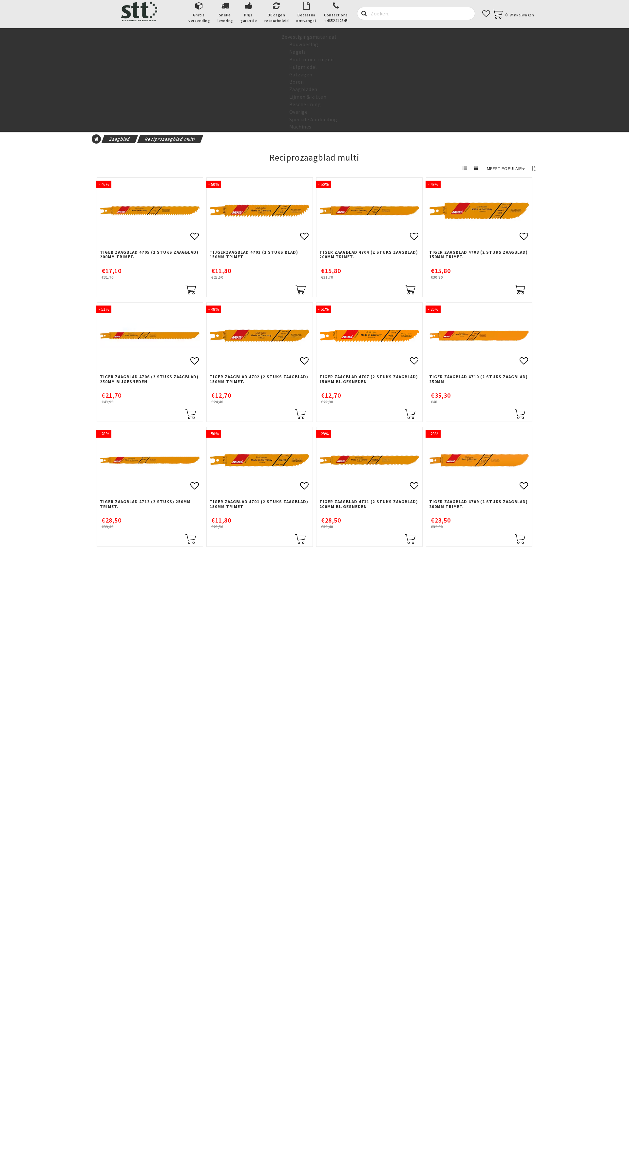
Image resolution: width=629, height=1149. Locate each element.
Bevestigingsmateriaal (308, 36)
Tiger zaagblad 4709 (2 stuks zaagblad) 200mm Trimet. (478, 504)
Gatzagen (301, 74)
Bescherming (305, 104)
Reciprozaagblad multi (170, 139)
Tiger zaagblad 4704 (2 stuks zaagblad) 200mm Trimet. (368, 255)
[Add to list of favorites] (150, 211)
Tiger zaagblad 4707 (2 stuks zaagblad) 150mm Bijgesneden (368, 379)
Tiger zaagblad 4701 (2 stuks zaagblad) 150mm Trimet (259, 504)
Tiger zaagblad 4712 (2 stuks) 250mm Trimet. (145, 504)
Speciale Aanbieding (313, 119)
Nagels (297, 52)
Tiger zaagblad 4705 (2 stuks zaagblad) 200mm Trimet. (149, 255)
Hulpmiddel (303, 67)
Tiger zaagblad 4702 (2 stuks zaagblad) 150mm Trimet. (259, 379)
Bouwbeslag (303, 44)
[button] (516, 15)
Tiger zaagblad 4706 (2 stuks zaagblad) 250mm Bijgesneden (149, 379)
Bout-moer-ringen (311, 59)
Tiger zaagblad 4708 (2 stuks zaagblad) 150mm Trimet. (478, 255)
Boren (296, 81)
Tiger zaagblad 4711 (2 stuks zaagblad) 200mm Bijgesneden (368, 504)
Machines (300, 126)
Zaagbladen (303, 89)
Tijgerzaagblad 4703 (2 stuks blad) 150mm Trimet (254, 255)
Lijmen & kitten (308, 96)
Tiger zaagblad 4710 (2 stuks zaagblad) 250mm (478, 379)
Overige (298, 112)
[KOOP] (190, 288)
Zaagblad (119, 139)
